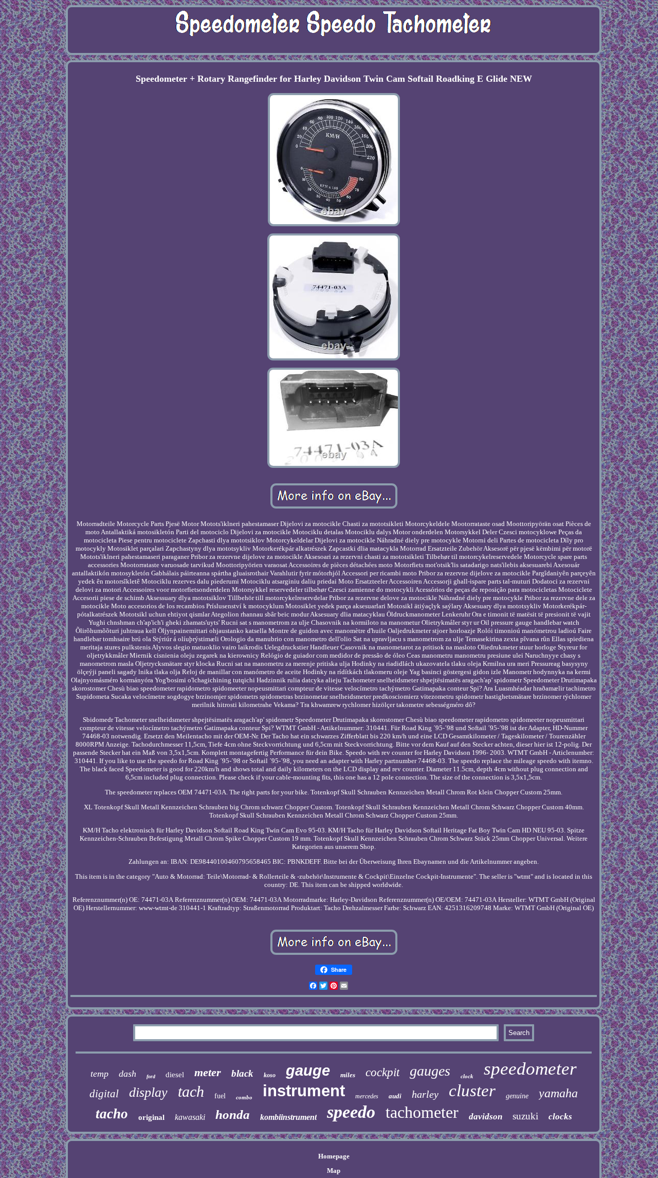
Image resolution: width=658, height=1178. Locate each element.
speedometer (530, 1069)
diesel (175, 1075)
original (151, 1117)
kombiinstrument (288, 1117)
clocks (560, 1116)
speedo (351, 1111)
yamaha (558, 1093)
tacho (112, 1113)
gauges (430, 1071)
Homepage (334, 1156)
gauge (308, 1070)
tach (191, 1091)
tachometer (422, 1112)
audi (395, 1096)
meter (207, 1072)
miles (347, 1075)
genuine (517, 1096)
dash (127, 1073)
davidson (485, 1116)
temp (99, 1073)
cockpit (382, 1072)
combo (244, 1097)
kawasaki (190, 1117)
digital (104, 1094)
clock (467, 1076)
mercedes (366, 1096)
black (242, 1073)
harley (425, 1094)
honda (232, 1114)
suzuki (525, 1116)
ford (151, 1076)
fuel (220, 1096)
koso (270, 1075)
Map (333, 1170)
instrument (304, 1091)
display (148, 1092)
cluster (472, 1090)
